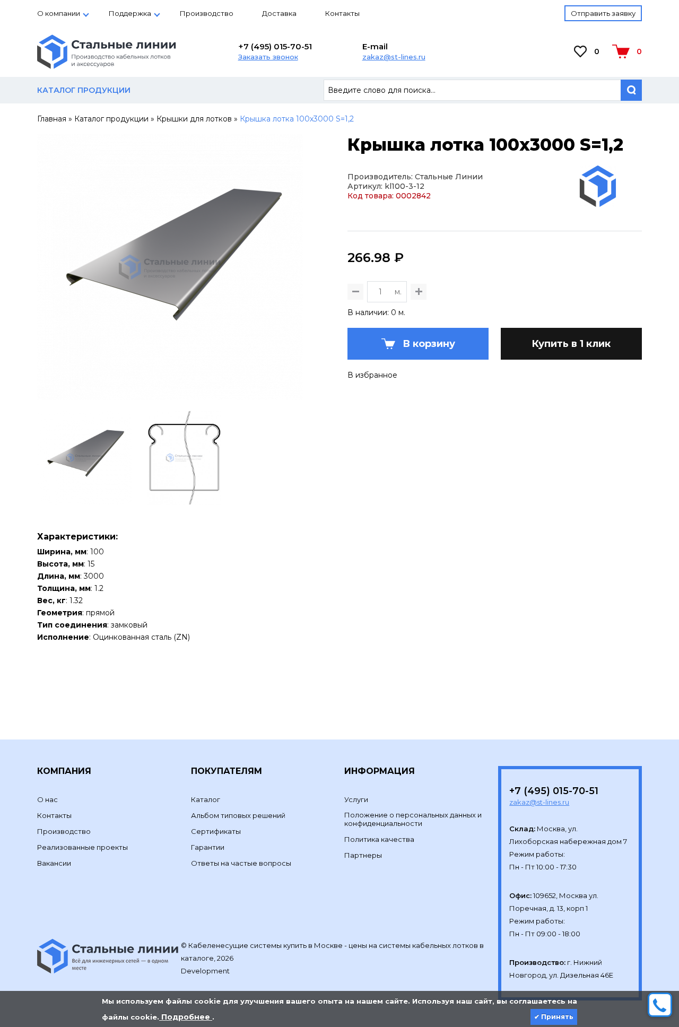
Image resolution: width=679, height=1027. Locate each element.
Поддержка (130, 13)
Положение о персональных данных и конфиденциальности (413, 819)
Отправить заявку (603, 13)
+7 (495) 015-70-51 (275, 46)
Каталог (205, 799)
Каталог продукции (111, 119)
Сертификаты (216, 831)
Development (206, 971)
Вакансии (54, 863)
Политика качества (379, 839)
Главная (51, 119)
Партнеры (363, 855)
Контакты (342, 13)
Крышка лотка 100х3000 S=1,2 (297, 119)
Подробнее (185, 1017)
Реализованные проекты (82, 847)
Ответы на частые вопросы (241, 863)
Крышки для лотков (194, 119)
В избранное (372, 375)
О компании (58, 13)
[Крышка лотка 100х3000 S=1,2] (170, 395)
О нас (47, 799)
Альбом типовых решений (238, 815)
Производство (206, 13)
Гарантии (207, 847)
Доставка (279, 13)
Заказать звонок (268, 57)
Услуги (356, 799)
